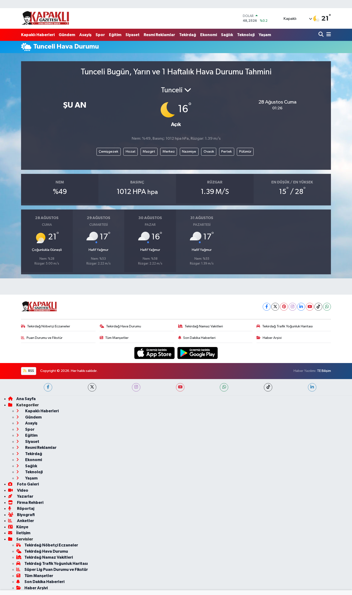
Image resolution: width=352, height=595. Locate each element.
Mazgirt (149, 151)
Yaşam (265, 35)
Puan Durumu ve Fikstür (44, 338)
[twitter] (92, 387)
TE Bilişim (324, 371)
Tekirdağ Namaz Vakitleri (204, 326)
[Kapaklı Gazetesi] (45, 18)
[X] (275, 307)
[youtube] (180, 387)
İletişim (23, 533)
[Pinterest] (284, 307)
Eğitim (115, 35)
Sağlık (227, 35)
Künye (22, 527)
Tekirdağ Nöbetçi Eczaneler (48, 326)
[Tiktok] (318, 307)
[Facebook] (267, 307)
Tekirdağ (187, 35)
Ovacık (209, 151)
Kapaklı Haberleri (38, 35)
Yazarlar (24, 496)
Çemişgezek (108, 151)
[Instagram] (292, 307)
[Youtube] (310, 307)
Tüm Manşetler (117, 338)
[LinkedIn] (301, 307)
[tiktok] (268, 387)
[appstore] (154, 353)
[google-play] (197, 353)
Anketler (25, 521)
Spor (100, 35)
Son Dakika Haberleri (199, 338)
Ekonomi (208, 35)
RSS (31, 371)
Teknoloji (246, 35)
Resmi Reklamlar (159, 35)
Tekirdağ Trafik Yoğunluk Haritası (287, 326)
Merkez (169, 151)
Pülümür (245, 151)
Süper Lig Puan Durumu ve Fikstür (56, 569)
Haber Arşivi (272, 338)
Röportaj (25, 509)
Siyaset (132, 35)
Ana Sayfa (26, 399)
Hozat (131, 151)
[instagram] (136, 387)
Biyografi (25, 515)
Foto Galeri (27, 484)
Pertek (226, 151)
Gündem (67, 35)
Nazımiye (189, 151)
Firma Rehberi (29, 503)
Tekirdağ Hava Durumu (123, 326)
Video (22, 490)
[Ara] (321, 35)
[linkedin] (312, 387)
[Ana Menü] (327, 35)
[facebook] (48, 387)
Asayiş (85, 35)
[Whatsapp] (327, 307)
